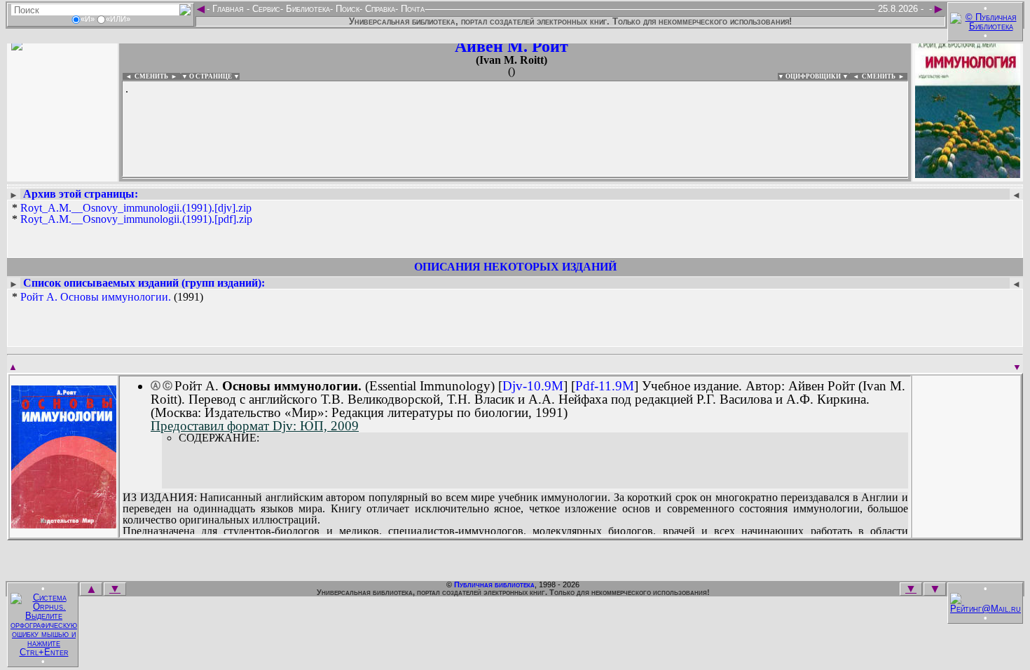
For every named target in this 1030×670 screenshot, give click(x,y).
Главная (228, 8)
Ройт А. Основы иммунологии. (95, 297)
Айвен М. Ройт (511, 46)
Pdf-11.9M (604, 385)
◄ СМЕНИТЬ (145, 76)
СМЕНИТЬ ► (884, 76)
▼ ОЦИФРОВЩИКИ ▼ (813, 76)
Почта (411, 8)
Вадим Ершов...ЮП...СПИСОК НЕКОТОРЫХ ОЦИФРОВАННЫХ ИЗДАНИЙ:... (462, 178)
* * (132, 214)
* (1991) (107, 297)
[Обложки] (967, 173)
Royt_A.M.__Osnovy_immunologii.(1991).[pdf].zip (136, 219)
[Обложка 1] (63, 524)
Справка (378, 8)
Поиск (346, 8)
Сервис (264, 8)
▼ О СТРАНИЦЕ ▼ (210, 76)
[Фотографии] (62, 173)
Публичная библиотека (494, 584)
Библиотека (306, 8)
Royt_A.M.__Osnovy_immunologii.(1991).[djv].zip (136, 208)
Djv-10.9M (532, 385)
